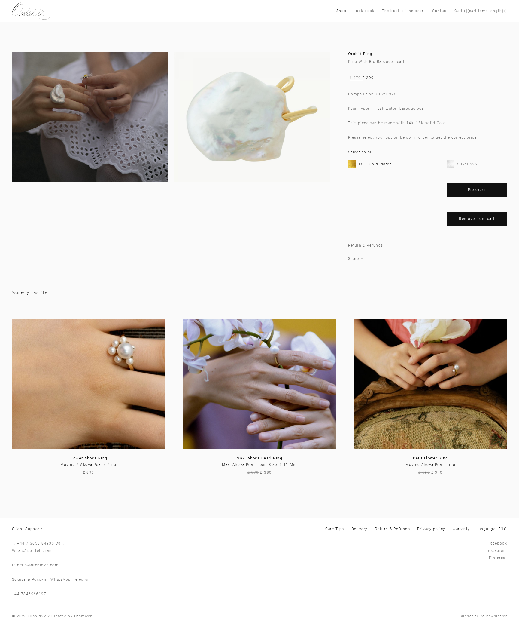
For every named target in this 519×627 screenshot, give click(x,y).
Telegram (44, 551)
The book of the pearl (403, 11)
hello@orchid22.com (38, 565)
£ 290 (362, 78)
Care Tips (334, 529)
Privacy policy (431, 529)
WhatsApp (22, 551)
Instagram (497, 551)
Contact (440, 11)
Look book (364, 11)
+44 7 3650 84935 (35, 543)
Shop (341, 11)
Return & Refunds (392, 529)
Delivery (359, 529)
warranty (461, 529)
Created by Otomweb (72, 616)
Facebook (497, 543)
